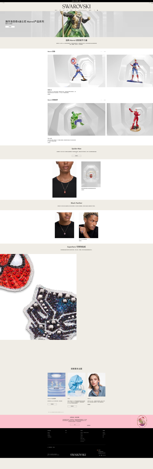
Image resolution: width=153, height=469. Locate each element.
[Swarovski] (76, 6)
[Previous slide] (101, 51)
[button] (50, 447)
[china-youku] (99, 455)
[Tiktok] (104, 455)
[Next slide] (104, 51)
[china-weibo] (103, 455)
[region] (76, 2)
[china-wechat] (101, 455)
